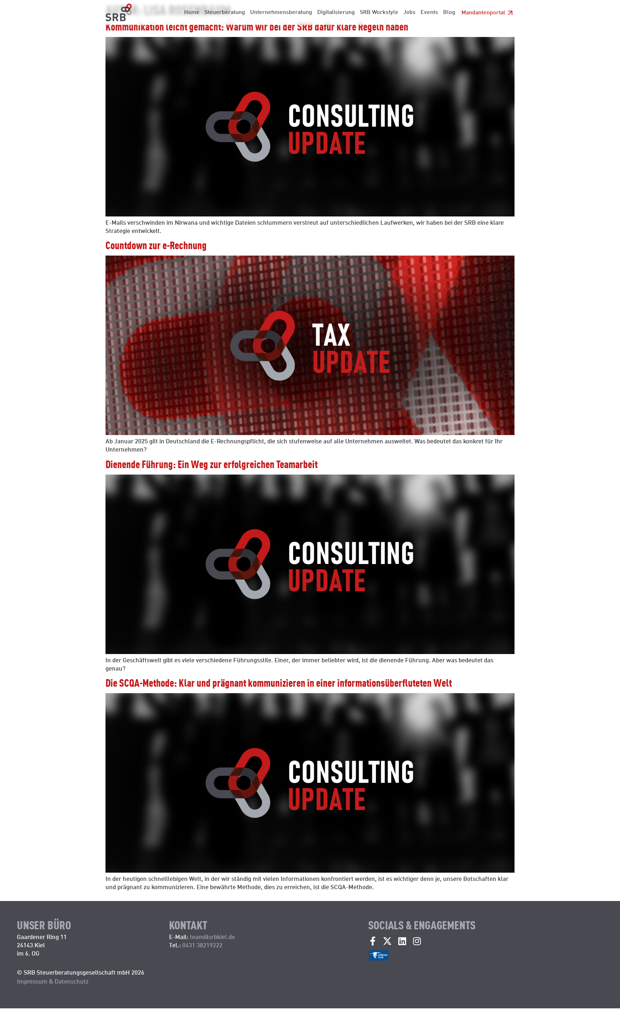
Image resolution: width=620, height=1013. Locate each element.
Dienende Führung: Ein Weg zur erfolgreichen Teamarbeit (211, 464)
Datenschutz (72, 981)
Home (191, 12)
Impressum (32, 981)
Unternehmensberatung (281, 12)
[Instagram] (416, 941)
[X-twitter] (387, 941)
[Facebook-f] (372, 941)
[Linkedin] (402, 941)
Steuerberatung (225, 12)
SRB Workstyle (379, 12)
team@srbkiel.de (212, 936)
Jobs (409, 12)
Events (429, 12)
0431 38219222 (203, 944)
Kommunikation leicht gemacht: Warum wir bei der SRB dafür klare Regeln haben (256, 26)
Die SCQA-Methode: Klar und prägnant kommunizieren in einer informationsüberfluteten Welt (278, 682)
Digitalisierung (336, 12)
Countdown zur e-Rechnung (156, 245)
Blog (449, 12)
